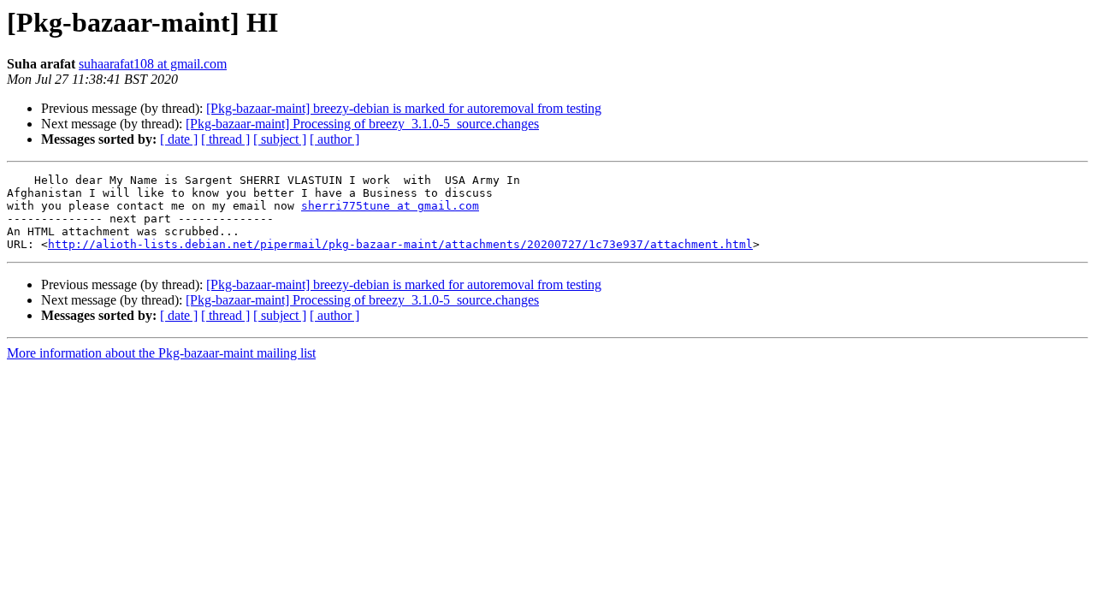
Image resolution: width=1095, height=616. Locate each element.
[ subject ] (279, 139)
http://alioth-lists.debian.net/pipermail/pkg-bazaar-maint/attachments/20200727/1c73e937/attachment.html (400, 244)
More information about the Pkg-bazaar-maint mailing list (161, 353)
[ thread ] (225, 139)
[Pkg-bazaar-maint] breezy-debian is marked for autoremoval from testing (403, 108)
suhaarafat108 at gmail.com (153, 63)
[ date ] (179, 139)
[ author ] (334, 139)
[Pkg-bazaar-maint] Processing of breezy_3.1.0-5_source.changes (362, 123)
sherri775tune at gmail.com (390, 205)
